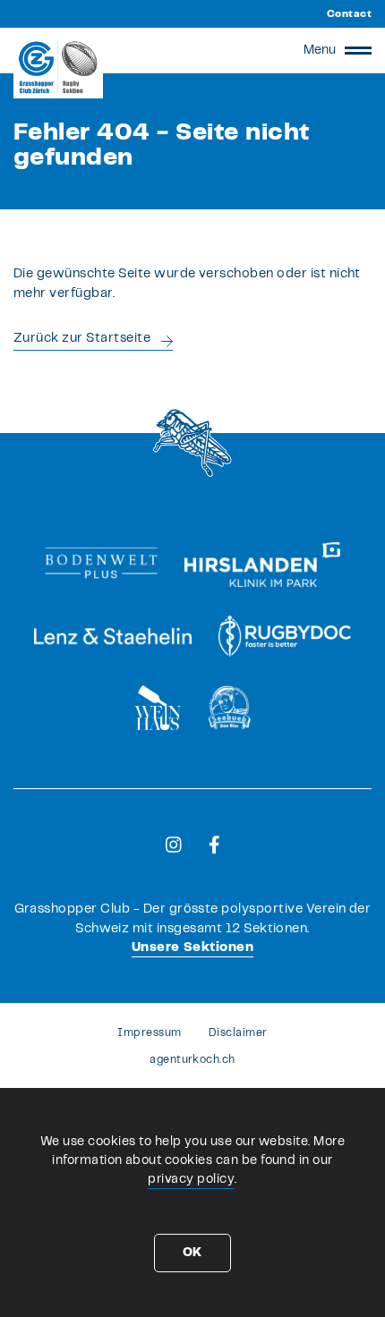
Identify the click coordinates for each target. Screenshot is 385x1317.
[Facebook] (214, 844)
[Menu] (358, 50)
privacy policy (191, 1179)
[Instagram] (174, 844)
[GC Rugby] (58, 67)
